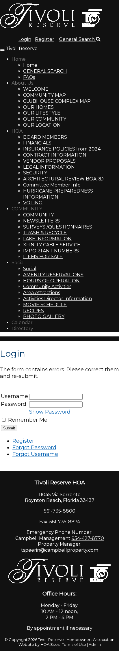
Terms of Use (74, 644)
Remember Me (27, 420)
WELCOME (36, 89)
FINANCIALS (37, 143)
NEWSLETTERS (41, 221)
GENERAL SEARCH (45, 71)
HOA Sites (50, 644)
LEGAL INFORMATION (49, 167)
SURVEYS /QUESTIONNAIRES (57, 227)
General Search (77, 39)
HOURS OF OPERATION (51, 280)
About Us (22, 83)
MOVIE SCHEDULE (45, 304)
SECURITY (35, 173)
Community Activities (47, 286)
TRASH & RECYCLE (45, 232)
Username (14, 396)
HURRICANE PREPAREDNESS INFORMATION (58, 194)
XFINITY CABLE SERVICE (51, 245)
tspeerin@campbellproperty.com (59, 550)
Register (44, 39)
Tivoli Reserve (22, 48)
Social (18, 262)
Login (24, 39)
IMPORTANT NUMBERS (51, 251)
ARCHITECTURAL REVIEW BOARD (63, 179)
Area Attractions (41, 292)
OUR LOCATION (42, 125)
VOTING (32, 202)
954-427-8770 (88, 538)
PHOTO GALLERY (43, 316)
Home (19, 59)
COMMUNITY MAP (44, 95)
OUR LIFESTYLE (41, 113)
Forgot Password (34, 447)
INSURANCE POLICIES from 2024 (62, 149)
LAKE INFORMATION (47, 238)
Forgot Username (35, 454)
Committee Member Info (52, 185)
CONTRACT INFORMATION (54, 155)
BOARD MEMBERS (45, 137)
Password (13, 404)
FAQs (29, 77)
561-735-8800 (59, 511)
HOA (17, 131)
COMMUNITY (27, 209)
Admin (95, 644)
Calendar (22, 322)
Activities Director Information (57, 298)
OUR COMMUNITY (44, 119)
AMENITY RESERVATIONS (53, 274)
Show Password (49, 412)
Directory (22, 328)
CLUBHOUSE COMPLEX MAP (57, 101)
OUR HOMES (38, 107)
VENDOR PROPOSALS (49, 161)
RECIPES (33, 310)
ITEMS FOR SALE (43, 256)
